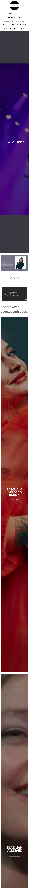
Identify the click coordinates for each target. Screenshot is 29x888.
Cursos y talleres (9, 28)
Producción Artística (19, 24)
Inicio (10, 13)
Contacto (22, 28)
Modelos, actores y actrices (14, 21)
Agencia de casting (14, 17)
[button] (2, 262)
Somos (18, 13)
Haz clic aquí (14, 499)
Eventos (5, 24)
